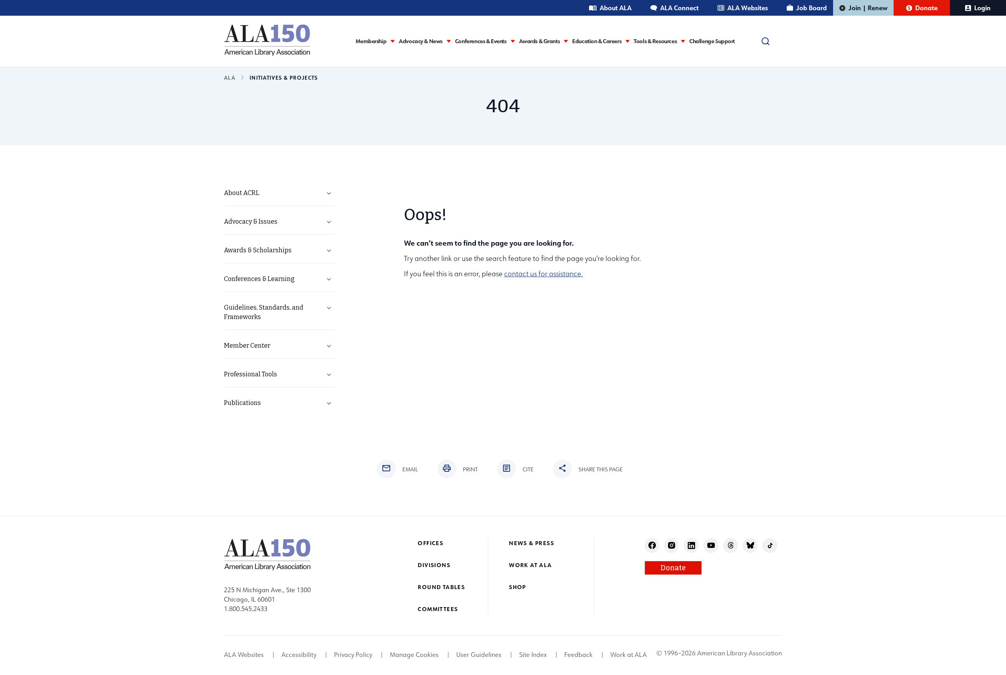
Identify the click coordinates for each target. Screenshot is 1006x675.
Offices (430, 543)
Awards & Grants (539, 41)
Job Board (811, 8)
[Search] (765, 41)
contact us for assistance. (543, 273)
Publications (242, 403)
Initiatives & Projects (284, 77)
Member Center (247, 345)
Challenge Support (712, 41)
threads (730, 545)
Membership (371, 41)
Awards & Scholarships (258, 250)
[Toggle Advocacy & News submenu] (449, 41)
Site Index (533, 655)
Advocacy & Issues (250, 221)
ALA (229, 77)
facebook (652, 545)
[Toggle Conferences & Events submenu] (513, 41)
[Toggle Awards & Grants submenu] (566, 41)
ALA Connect (679, 8)
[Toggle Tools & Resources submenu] (683, 41)
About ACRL (241, 193)
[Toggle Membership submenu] (393, 41)
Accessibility (298, 655)
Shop (517, 587)
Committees (438, 609)
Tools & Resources (655, 41)
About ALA (616, 8)
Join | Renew (867, 8)
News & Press (531, 543)
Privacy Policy (353, 655)
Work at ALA (530, 565)
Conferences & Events (481, 41)
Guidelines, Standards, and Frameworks (263, 312)
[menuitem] (279, 193)
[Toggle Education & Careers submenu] (628, 41)
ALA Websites (747, 8)
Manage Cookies (414, 655)
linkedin (691, 545)
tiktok (770, 545)
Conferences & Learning (259, 279)
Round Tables (441, 587)
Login (982, 8)
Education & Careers (596, 41)
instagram (672, 545)
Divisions (434, 565)
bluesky (750, 545)
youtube (711, 545)
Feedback (578, 655)
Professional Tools (250, 374)
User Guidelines (478, 655)
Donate (926, 8)
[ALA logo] (267, 40)
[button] (329, 195)
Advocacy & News (420, 41)
